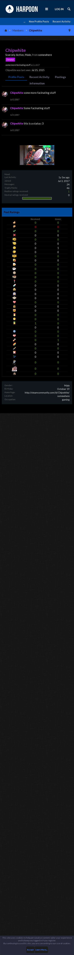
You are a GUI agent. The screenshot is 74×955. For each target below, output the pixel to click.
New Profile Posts (39, 21)
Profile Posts (16, 77)
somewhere (63, 396)
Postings (60, 77)
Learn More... (41, 949)
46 (68, 188)
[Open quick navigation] (69, 30)
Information (37, 83)
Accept (30, 949)
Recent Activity (61, 21)
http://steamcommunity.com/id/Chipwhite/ (47, 392)
